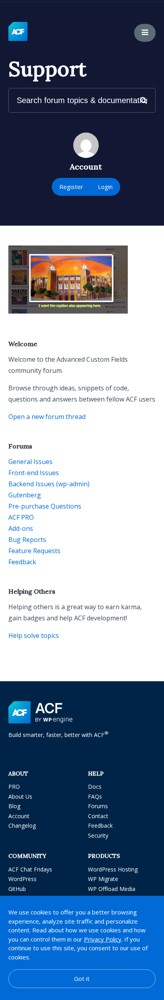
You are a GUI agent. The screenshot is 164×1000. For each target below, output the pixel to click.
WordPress (22, 879)
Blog (14, 806)
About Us (20, 796)
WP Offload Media (111, 889)
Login (105, 187)
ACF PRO (21, 517)
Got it (82, 978)
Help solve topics (33, 635)
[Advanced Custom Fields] (17, 32)
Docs (95, 786)
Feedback (22, 562)
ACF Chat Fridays (30, 869)
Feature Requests (34, 550)
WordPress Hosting (113, 869)
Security (98, 835)
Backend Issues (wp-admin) (49, 484)
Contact (98, 816)
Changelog (22, 825)
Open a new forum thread (47, 416)
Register (71, 187)
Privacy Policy (102, 939)
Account (18, 816)
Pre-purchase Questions (44, 506)
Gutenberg (24, 495)
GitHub (17, 889)
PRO (14, 786)
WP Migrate (103, 879)
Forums (98, 806)
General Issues (30, 461)
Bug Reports (27, 539)
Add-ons (20, 528)
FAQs (95, 796)
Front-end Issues (33, 472)
